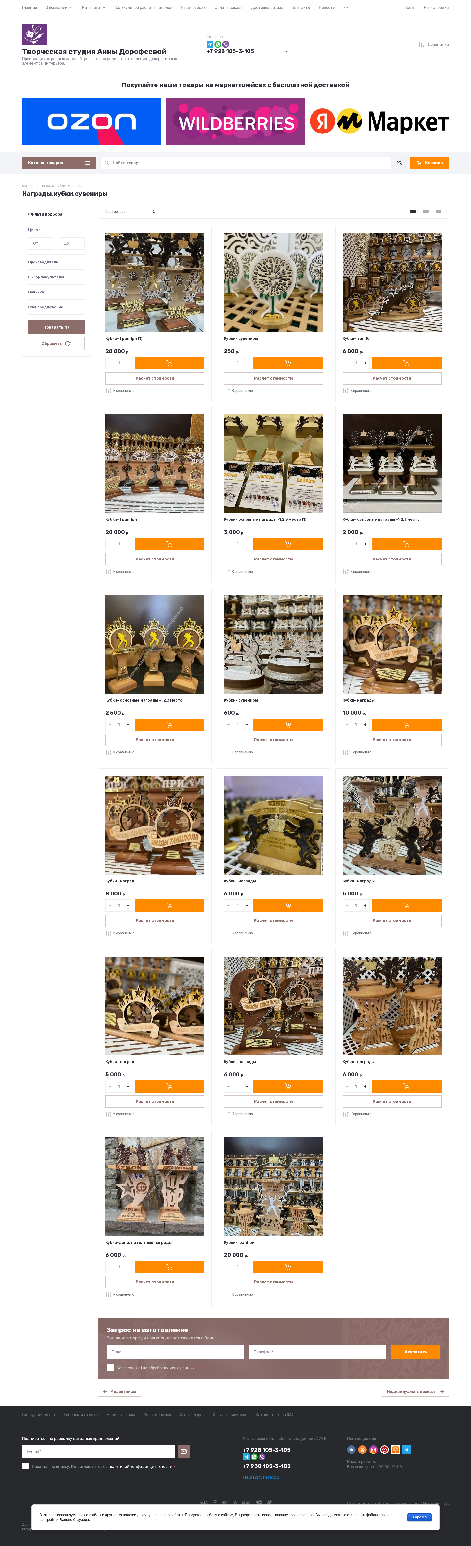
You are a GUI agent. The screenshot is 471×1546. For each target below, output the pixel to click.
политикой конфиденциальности (140, 1466)
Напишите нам (121, 1415)
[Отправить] (184, 1451)
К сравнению (123, 391)
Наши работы (193, 7)
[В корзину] (169, 363)
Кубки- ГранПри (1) (123, 338)
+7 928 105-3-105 (230, 51)
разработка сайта (385, 1503)
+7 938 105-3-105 (267, 1466)
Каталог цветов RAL (275, 1415)
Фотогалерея (192, 1415)
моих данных (182, 1368)
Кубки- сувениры (241, 338)
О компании (56, 7)
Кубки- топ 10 (356, 338)
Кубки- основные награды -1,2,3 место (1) (265, 519)
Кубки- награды (359, 700)
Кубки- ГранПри (121, 519)
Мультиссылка (157, 1415)
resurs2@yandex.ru (261, 1477)
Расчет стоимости (155, 378)
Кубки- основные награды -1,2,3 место (381, 519)
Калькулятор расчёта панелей (143, 7)
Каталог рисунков (230, 1415)
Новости (327, 7)
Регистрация (436, 7)
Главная (29, 7)
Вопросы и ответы (80, 1415)
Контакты (301, 7)
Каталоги (91, 7)
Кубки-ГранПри (239, 1242)
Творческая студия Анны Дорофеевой (94, 51)
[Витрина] (413, 211)
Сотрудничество (38, 1415)
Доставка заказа (267, 7)
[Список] (426, 211)
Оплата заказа (229, 7)
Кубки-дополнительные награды (138, 1242)
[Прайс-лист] (438, 211)
